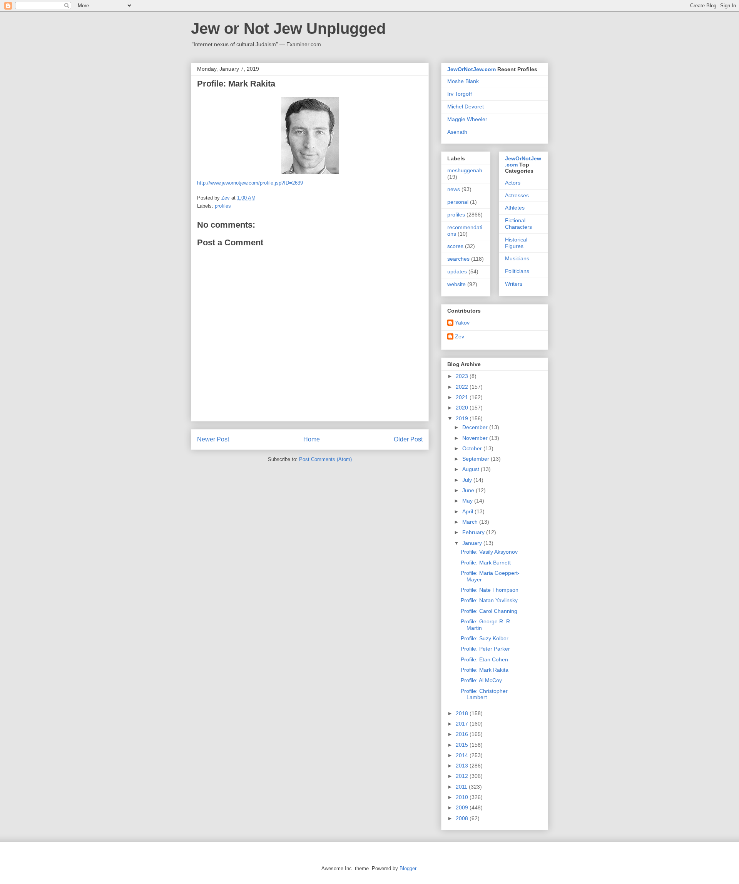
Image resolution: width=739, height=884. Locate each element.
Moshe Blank (463, 81)
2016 (463, 734)
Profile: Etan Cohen (484, 659)
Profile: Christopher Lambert (484, 694)
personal (457, 202)
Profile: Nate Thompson (489, 590)
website (456, 284)
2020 (463, 408)
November (475, 438)
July (467, 480)
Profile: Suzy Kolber (484, 638)
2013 (463, 765)
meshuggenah (464, 170)
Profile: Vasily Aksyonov (489, 552)
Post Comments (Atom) (325, 459)
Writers (513, 284)
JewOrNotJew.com (471, 69)
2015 (463, 745)
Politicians (517, 271)
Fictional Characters (518, 223)
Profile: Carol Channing (489, 611)
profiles (223, 206)
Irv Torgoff (459, 94)
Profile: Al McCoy (481, 680)
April (468, 511)
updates (457, 271)
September (476, 459)
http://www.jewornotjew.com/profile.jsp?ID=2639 (250, 183)
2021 (463, 397)
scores (455, 246)
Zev (459, 336)
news (453, 189)
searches (458, 259)
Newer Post (213, 439)
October (472, 448)
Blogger (408, 868)
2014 (463, 755)
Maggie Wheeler (467, 119)
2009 (463, 807)
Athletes (515, 208)
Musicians (517, 258)
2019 (463, 418)
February (474, 532)
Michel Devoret (465, 106)
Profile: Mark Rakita (484, 670)
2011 (462, 787)
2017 (463, 724)
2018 (463, 713)
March (470, 522)
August (471, 469)
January (472, 543)
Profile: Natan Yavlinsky (489, 600)
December (475, 427)
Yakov (462, 323)
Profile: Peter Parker (485, 649)
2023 (463, 376)
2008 (463, 818)
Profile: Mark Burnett (486, 562)
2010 (463, 797)
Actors (512, 183)
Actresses (517, 195)
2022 (463, 387)
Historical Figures (516, 242)
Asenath (457, 132)
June (469, 490)
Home (311, 439)
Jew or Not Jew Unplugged (288, 28)
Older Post (408, 439)
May (468, 501)
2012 (463, 776)
